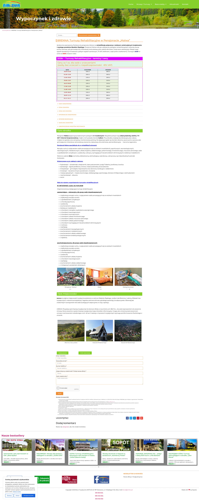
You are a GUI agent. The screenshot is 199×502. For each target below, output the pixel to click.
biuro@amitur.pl (111, 401)
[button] (99, 104)
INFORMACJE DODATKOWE (67, 114)
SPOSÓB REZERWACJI (66, 119)
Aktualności (174, 4)
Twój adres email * (61, 361)
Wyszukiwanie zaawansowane (88, 35)
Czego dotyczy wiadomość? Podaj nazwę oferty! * (71, 371)
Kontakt (185, 4)
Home (130, 4)
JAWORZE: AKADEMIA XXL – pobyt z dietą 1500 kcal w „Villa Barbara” (82, 454)
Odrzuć (17, 495)
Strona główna (6, 30)
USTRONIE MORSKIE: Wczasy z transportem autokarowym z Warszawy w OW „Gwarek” (180, 455)
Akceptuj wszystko (29, 495)
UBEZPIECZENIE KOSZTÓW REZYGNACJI (72, 126)
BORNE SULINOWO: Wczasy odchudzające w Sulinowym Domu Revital (148, 455)
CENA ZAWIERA (64, 107)
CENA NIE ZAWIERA (65, 111)
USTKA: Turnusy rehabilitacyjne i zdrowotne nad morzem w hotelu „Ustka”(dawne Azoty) (16, 455)
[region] (20, 488)
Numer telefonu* (61, 366)
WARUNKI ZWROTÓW (66, 123)
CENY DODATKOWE (65, 104)
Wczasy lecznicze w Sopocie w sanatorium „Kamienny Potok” (48, 454)
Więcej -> (7, 464)
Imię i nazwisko (60, 355)
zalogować (65, 427)
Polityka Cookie (17, 491)
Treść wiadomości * (62, 376)
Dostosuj (9, 495)
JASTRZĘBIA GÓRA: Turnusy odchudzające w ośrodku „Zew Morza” (113, 455)
